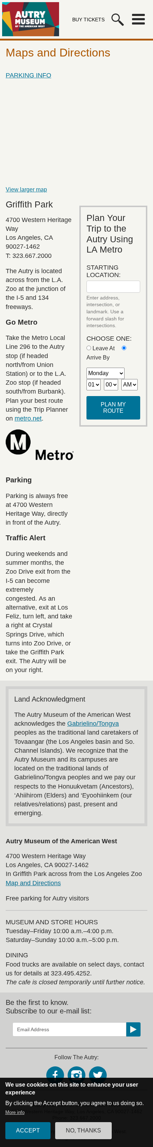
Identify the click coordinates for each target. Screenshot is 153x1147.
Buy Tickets (88, 19)
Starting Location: (103, 271)
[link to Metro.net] (40, 444)
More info (15, 1112)
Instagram (76, 1075)
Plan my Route (113, 407)
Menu (138, 19)
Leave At (103, 348)
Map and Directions (33, 883)
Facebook (55, 1075)
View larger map (26, 189)
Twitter (98, 1075)
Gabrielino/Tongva (93, 723)
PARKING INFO (28, 75)
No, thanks (83, 1130)
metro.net (28, 418)
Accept (28, 1130)
